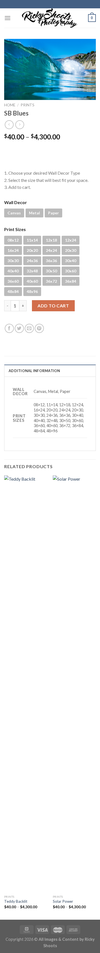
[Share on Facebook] (9, 328)
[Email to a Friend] (29, 328)
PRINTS (27, 105)
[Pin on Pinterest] (39, 328)
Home (9, 105)
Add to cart (53, 305)
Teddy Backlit (16, 901)
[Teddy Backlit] (25, 683)
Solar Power (63, 901)
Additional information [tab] (34, 370)
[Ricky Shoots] (49, 18)
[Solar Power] (74, 683)
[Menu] (7, 18)
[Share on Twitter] (19, 328)
